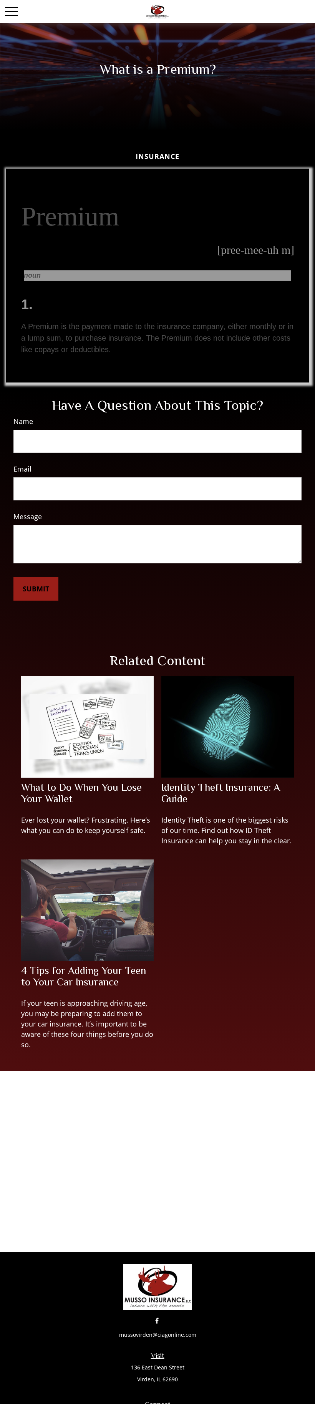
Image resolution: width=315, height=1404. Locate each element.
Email (22, 469)
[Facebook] (157, 1320)
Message (27, 516)
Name (23, 421)
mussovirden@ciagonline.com (157, 1334)
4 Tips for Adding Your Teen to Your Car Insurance (83, 976)
